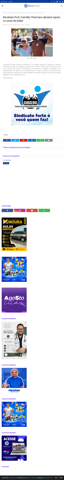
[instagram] (54, 1)
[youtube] (57, 1)
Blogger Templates (31, 477)
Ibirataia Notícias (8, 24)
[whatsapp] (44, 210)
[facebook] (52, 1)
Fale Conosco (4, 1)
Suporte (11, 1)
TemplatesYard (12, 477)
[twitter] (60, 1)
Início (56, 477)
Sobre (60, 477)
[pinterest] (62, 1)
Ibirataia (12, 12)
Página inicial (6, 12)
